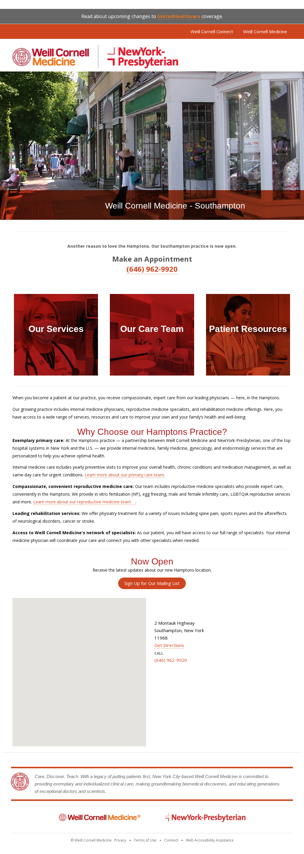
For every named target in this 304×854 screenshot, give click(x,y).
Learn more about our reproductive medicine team (82, 502)
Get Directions (169, 645)
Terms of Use (145, 840)
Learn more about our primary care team (124, 475)
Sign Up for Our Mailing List (152, 583)
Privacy (120, 840)
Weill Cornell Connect (212, 31)
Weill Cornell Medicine (265, 31)
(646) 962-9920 (152, 269)
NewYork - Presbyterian (205, 817)
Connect (171, 840)
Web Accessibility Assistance (210, 840)
